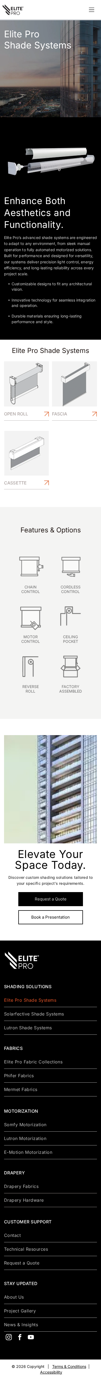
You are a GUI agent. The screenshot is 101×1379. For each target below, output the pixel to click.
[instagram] (8, 1338)
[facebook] (19, 1338)
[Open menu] (91, 9)
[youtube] (30, 1338)
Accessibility (51, 1372)
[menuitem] (50, 1000)
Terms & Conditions (69, 1366)
